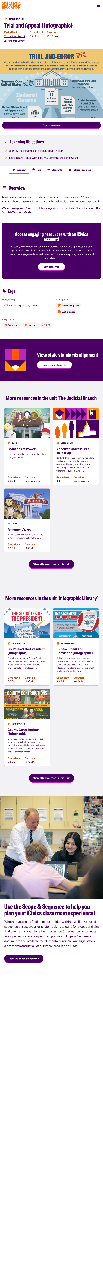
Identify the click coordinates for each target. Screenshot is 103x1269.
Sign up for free (51, 266)
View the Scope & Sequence (24, 958)
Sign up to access (51, 125)
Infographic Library (14, 40)
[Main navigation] (98, 5)
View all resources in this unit (51, 564)
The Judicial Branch (14, 36)
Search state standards (54, 364)
